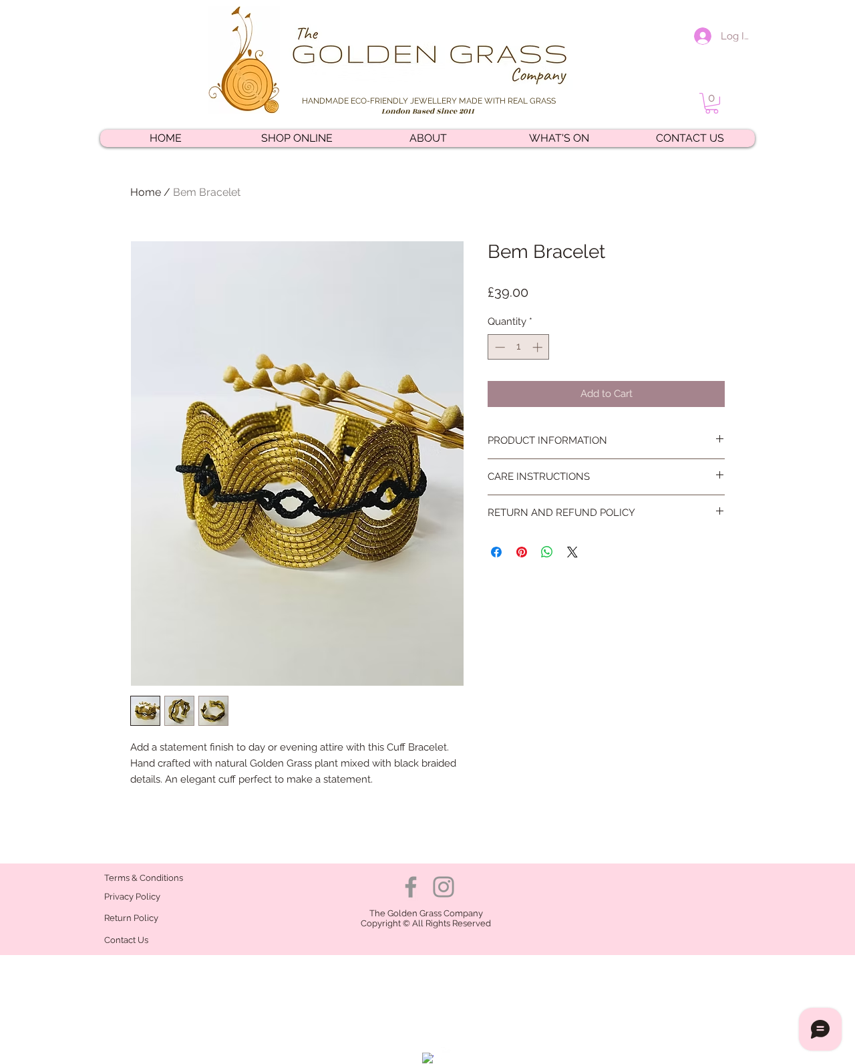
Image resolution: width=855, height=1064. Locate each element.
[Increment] (539, 347)
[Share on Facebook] (496, 552)
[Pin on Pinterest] (522, 552)
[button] (711, 103)
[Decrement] (499, 347)
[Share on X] (572, 552)
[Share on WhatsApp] (547, 552)
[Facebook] (411, 887)
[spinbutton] (519, 347)
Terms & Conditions (143, 878)
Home (145, 192)
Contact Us (126, 940)
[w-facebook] (428, 1058)
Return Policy (132, 918)
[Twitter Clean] (446, 1053)
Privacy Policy (132, 897)
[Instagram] (444, 887)
